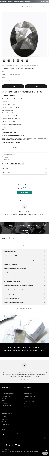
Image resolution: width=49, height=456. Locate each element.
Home (3, 65)
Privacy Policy (5, 424)
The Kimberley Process (29, 398)
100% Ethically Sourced (29, 396)
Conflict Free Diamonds (29, 401)
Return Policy (5, 419)
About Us (26, 391)
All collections (27, 404)
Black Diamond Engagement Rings (9, 399)
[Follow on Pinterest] (13, 445)
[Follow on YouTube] (16, 445)
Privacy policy (11, 451)
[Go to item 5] (22, 60)
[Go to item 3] (13, 60)
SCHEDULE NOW (24, 230)
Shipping (13, 74)
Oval (16, 65)
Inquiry (3, 429)
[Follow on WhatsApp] (19, 445)
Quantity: (4, 77)
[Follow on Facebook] (3, 445)
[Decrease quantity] (4, 80)
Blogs (25, 409)
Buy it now (36, 86)
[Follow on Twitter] (6, 445)
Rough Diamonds (6, 396)
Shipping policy (26, 451)
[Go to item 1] (4, 60)
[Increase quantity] (9, 80)
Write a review (24, 192)
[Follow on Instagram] (9, 445)
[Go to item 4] (18, 60)
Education (26, 406)
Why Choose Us (28, 393)
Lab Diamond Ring (6, 405)
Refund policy (4, 451)
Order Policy (5, 421)
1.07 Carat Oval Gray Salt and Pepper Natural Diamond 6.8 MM (28, 65)
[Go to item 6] (27, 60)
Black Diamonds (6, 391)
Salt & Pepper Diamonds (10, 65)
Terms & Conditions (6, 427)
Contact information (34, 451)
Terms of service (18, 451)
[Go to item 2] (9, 60)
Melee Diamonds (6, 403)
